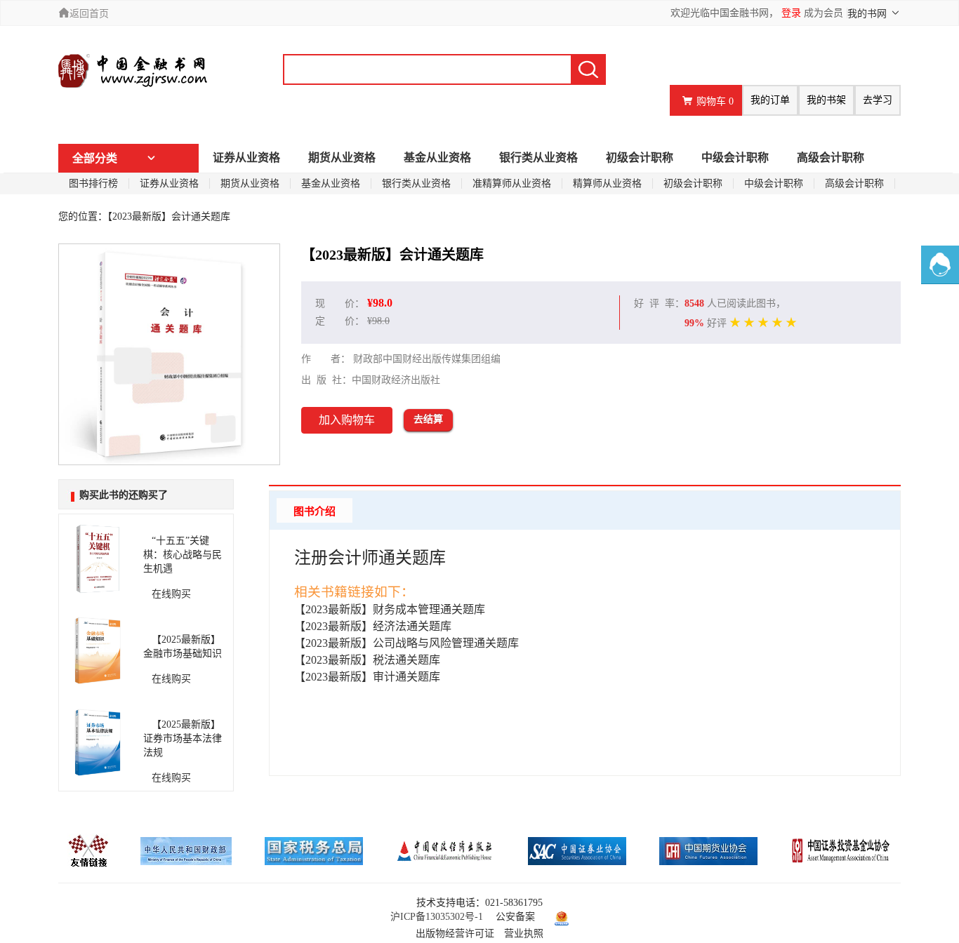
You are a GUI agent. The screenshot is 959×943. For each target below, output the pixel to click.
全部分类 (94, 158)
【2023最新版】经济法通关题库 (372, 626)
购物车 (715, 101)
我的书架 (826, 100)
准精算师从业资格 (511, 183)
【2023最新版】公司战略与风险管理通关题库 (406, 643)
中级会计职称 (735, 157)
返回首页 (89, 13)
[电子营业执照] (558, 916)
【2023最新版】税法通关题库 (367, 660)
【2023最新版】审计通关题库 (367, 677)
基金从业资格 (437, 157)
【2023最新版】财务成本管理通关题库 (389, 609)
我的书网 (868, 13)
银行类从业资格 (538, 157)
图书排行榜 (93, 183)
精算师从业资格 (607, 183)
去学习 (877, 100)
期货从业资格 (342, 157)
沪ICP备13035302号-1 (436, 916)
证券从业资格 (246, 157)
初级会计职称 (639, 157)
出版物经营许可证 (455, 933)
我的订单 (770, 100)
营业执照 (523, 933)
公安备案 (515, 916)
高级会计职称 (830, 157)
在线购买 (167, 594)
